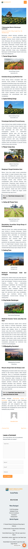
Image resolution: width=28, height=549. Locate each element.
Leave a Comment (6, 31)
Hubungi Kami (14, 516)
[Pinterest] (15, 499)
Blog (13, 31)
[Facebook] (11, 499)
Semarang (9, 37)
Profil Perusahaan (14, 509)
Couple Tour (17, 31)
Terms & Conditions (14, 513)
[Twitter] (13, 499)
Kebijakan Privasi (14, 511)
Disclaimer (14, 514)
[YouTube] (17, 499)
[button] (24, 545)
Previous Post (5, 428)
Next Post (24, 428)
